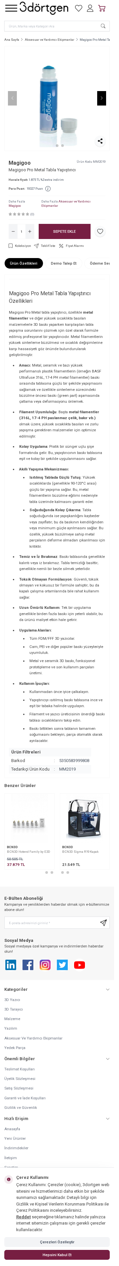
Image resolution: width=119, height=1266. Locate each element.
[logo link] (44, 8)
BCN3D (12, 847)
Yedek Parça (14, 1047)
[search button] (103, 26)
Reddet (23, 1216)
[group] (57, 98)
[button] (52, 145)
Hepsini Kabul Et (57, 1255)
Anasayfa (12, 1129)
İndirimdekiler (16, 1148)
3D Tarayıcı (13, 1009)
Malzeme (12, 1018)
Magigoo (20, 163)
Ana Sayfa (11, 39)
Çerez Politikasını (32, 1210)
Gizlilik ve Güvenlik (20, 1107)
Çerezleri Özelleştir (57, 1242)
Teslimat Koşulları (19, 1069)
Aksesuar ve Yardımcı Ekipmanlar (49, 39)
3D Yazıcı (12, 999)
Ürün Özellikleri (23, 263)
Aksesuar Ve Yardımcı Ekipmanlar (33, 1038)
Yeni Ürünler (15, 1138)
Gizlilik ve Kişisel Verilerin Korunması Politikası (59, 1204)
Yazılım (10, 1028)
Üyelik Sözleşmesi (19, 1078)
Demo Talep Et (63, 263)
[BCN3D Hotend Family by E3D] (29, 818)
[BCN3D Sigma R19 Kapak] (85, 818)
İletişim (10, 1158)
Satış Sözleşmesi (18, 1088)
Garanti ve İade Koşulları (25, 1098)
